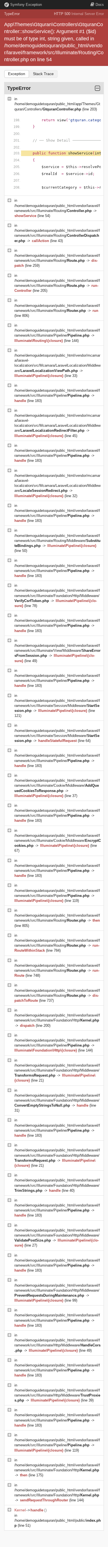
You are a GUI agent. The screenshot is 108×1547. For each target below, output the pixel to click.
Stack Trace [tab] (43, 73)
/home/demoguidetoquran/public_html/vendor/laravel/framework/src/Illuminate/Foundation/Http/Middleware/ (57, 595)
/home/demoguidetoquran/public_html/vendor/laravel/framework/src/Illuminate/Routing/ (57, 235)
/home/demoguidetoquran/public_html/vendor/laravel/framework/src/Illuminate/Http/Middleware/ (57, 1345)
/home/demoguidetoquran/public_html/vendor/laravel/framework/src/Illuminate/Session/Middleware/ (57, 706)
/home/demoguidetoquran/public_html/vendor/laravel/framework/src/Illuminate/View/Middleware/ (57, 650)
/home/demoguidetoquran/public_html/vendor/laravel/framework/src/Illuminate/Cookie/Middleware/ (57, 785)
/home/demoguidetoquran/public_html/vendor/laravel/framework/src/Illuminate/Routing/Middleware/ (57, 541)
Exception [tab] (16, 73)
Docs (100, 5)
